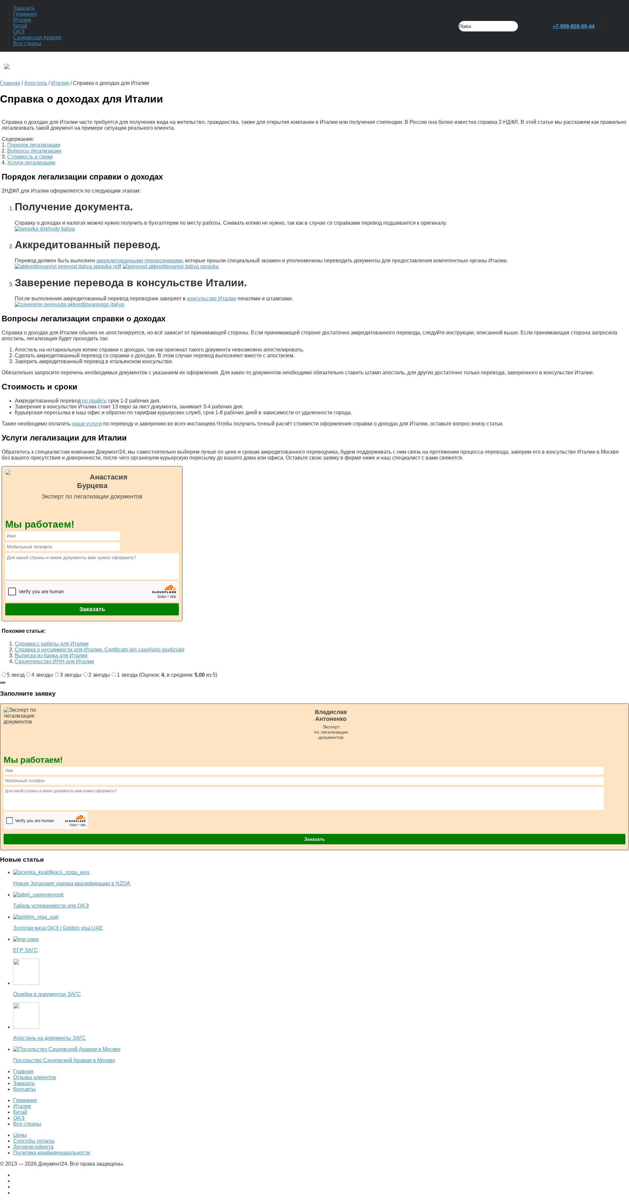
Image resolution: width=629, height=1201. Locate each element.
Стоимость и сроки (30, 157)
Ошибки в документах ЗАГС (47, 994)
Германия (25, 14)
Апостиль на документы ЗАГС (49, 1038)
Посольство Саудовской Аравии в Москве (64, 1060)
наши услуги (87, 423)
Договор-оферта (33, 1147)
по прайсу (93, 400)
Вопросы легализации (34, 151)
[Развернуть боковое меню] (2, 683)
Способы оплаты (34, 1141)
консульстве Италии (211, 298)
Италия (22, 20)
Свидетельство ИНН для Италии (54, 661)
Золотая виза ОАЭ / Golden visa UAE (58, 928)
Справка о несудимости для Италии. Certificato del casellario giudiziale (99, 649)
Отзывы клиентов (34, 1077)
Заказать (24, 8)
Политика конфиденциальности (51, 1152)
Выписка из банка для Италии (51, 655)
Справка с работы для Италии (51, 644)
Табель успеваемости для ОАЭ (51, 906)
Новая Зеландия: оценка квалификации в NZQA (71, 883)
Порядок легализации (33, 145)
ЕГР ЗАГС (25, 950)
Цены (20, 1135)
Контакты (24, 1089)
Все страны (27, 43)
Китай (20, 25)
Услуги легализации (31, 162)
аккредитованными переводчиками (139, 260)
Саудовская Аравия (37, 37)
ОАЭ (19, 31)
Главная (23, 1071)
